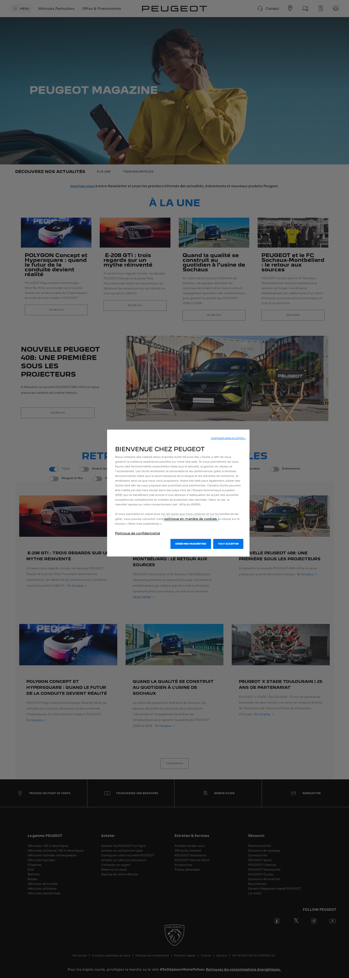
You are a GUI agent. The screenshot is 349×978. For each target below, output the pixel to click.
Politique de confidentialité (137, 533)
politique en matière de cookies (191, 519)
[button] (228, 438)
